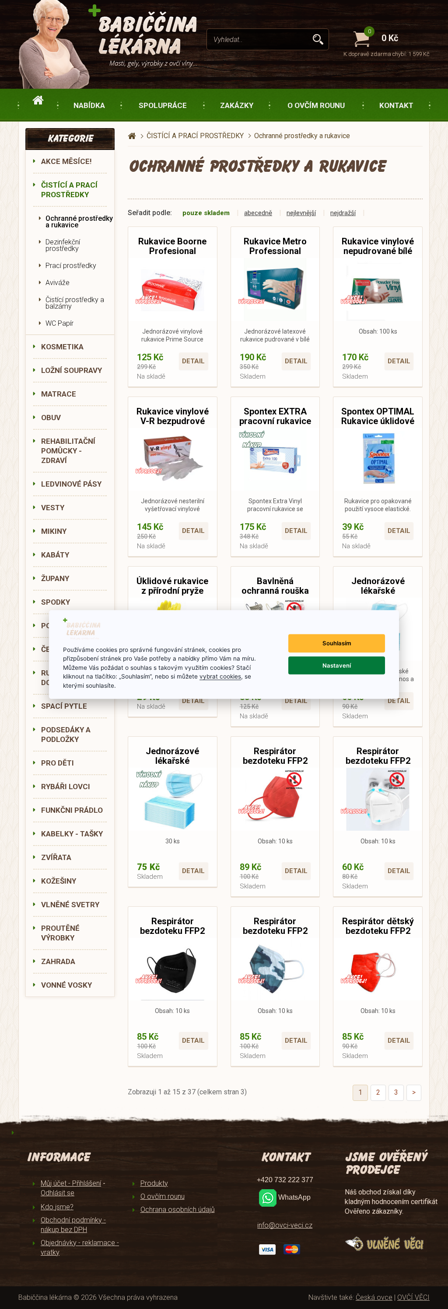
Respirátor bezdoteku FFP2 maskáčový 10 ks (275, 931)
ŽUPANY (55, 578)
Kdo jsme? (57, 1207)
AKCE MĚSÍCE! (66, 161)
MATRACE (58, 394)
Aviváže (58, 283)
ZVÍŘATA (56, 857)
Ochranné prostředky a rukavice (79, 221)
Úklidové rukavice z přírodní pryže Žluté (172, 591)
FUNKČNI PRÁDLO (72, 810)
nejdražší (343, 213)
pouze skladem (206, 213)
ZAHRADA (58, 961)
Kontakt (396, 105)
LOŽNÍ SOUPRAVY (71, 370)
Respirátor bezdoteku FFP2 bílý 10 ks (378, 761)
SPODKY (55, 602)
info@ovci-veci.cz (284, 1225)
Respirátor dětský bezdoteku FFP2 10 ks (378, 931)
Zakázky (236, 105)
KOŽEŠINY (58, 881)
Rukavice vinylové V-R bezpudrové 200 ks (172, 421)
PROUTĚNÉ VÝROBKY (60, 933)
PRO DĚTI (57, 763)
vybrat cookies (220, 676)
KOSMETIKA (62, 346)
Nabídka (89, 105)
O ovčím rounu (316, 105)
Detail (193, 361)
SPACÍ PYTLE (64, 706)
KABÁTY (55, 554)
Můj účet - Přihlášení (71, 1183)
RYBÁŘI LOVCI (65, 786)
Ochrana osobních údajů (177, 1209)
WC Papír (60, 323)
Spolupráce (163, 105)
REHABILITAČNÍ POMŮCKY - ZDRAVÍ (68, 451)
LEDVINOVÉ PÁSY (71, 484)
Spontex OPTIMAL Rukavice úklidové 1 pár (377, 421)
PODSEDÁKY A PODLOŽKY (66, 734)
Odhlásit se (57, 1193)
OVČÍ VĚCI (413, 1297)
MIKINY (53, 531)
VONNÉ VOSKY (66, 985)
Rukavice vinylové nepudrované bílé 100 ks (378, 251)
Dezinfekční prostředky (63, 245)
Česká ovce (374, 1297)
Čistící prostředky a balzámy (75, 303)
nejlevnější (301, 213)
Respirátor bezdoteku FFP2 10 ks (275, 761)
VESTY (52, 507)
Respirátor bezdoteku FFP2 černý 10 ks (172, 931)
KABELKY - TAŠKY (72, 833)
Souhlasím (336, 643)
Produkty (154, 1183)
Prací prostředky (71, 265)
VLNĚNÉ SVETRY (70, 904)
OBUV (51, 417)
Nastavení (336, 664)
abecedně (258, 213)
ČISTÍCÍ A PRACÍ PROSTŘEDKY (69, 190)
